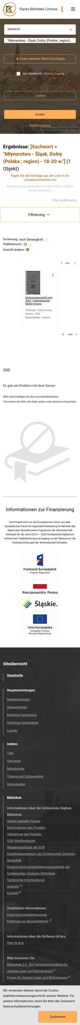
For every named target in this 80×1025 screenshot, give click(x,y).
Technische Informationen (26, 880)
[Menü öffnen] (73, 9)
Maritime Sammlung (22, 715)
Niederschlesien (18, 699)
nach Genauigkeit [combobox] (31, 239)
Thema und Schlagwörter (25, 776)
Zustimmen (57, 1017)
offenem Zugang (53, 73)
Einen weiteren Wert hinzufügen (42, 59)
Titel (10, 753)
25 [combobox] (25, 244)
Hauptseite (15, 675)
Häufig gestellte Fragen (23, 821)
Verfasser (14, 761)
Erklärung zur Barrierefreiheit (28, 921)
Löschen (40, 95)
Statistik (13, 887)
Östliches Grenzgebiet (22, 723)
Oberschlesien (17, 707)
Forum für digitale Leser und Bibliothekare (37, 978)
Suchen (40, 114)
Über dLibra (15, 943)
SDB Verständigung (21, 841)
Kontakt (12, 893)
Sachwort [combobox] (14, 29)
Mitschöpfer (15, 769)
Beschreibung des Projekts (26, 828)
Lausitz (12, 730)
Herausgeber (16, 784)
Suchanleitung (40, 125)
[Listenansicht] (27, 249)
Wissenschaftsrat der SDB (26, 847)
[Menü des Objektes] (52, 275)
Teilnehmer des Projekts (24, 834)
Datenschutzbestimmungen (27, 915)
